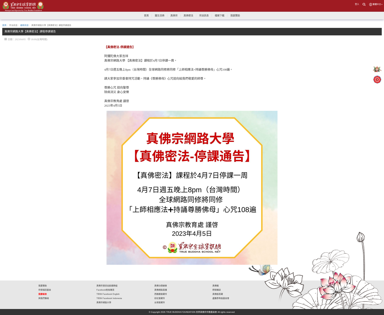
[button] (159, 15)
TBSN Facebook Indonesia (109, 298)
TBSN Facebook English (108, 294)
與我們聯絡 (43, 298)
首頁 (4, 25)
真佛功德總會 (160, 285)
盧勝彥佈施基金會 (220, 298)
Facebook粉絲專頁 (105, 290)
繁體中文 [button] (377, 4)
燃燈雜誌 (216, 290)
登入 (357, 4)
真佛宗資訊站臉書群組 (106, 285)
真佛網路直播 (160, 290)
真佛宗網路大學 (103, 302)
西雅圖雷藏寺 (160, 294)
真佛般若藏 (217, 294)
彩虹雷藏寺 (159, 298)
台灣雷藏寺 (159, 302)
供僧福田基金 (44, 290)
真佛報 (215, 285)
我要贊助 (42, 285)
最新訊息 (24, 25)
